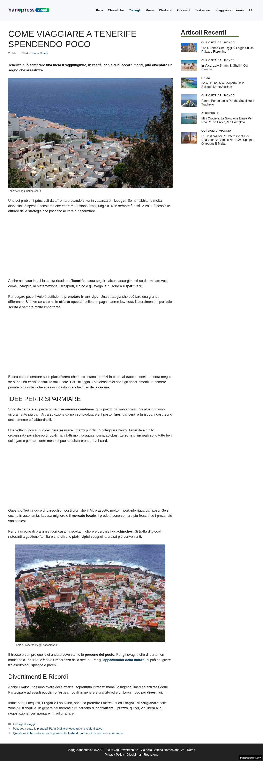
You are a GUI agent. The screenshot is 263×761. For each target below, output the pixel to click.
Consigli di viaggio (24, 724)
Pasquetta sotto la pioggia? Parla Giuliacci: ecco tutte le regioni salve (57, 728)
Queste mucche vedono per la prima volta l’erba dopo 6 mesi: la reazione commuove (68, 733)
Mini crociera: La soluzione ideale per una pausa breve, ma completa (227, 120)
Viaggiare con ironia (230, 10)
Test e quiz (203, 10)
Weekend (165, 10)
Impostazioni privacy (250, 757)
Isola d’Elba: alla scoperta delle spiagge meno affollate (222, 84)
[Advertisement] (90, 248)
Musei (149, 10)
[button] (251, 10)
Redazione (151, 754)
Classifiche (116, 10)
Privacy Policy (114, 754)
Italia (99, 10)
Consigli (135, 10)
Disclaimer (134, 754)
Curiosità (183, 10)
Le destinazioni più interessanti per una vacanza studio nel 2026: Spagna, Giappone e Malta (227, 139)
